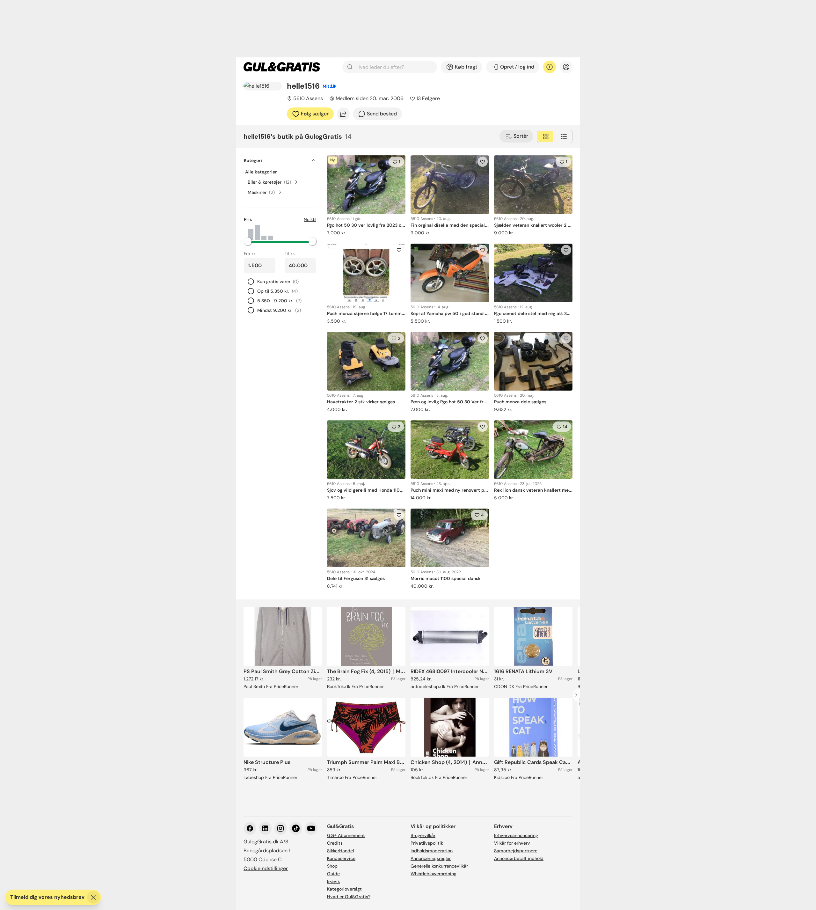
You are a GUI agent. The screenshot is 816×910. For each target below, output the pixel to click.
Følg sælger (315, 113)
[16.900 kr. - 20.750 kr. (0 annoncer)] (276, 232)
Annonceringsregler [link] (431, 858)
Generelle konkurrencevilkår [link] (439, 866)
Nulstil (310, 219)
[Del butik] (343, 113)
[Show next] (578, 695)
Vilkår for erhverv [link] (512, 843)
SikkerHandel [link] (340, 851)
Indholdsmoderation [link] (432, 851)
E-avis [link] (333, 881)
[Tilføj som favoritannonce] (482, 162)
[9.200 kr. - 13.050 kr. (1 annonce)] (263, 232)
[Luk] (93, 897)
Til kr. (290, 253)
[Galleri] (545, 136)
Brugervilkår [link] (423, 835)
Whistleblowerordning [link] (433, 874)
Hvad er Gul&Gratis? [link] (348, 896)
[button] (280, 241)
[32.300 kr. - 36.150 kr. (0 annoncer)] (302, 232)
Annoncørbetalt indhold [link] (518, 858)
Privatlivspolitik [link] (427, 843)
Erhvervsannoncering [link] (516, 835)
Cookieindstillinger (266, 868)
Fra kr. (250, 253)
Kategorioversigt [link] (344, 889)
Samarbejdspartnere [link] (515, 851)
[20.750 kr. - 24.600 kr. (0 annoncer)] (283, 232)
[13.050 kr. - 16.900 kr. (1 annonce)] (270, 232)
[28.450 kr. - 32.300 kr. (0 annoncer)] (296, 232)
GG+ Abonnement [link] (346, 835)
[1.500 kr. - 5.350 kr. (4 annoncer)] (250, 232)
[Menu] (566, 67)
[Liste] (564, 136)
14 (565, 426)
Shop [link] (332, 866)
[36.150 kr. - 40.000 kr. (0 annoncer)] (309, 232)
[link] (282, 67)
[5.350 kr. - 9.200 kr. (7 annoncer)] (257, 232)
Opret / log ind (517, 66)
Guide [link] (333, 874)
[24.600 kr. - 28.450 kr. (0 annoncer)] (289, 232)
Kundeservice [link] (341, 858)
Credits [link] (335, 843)
